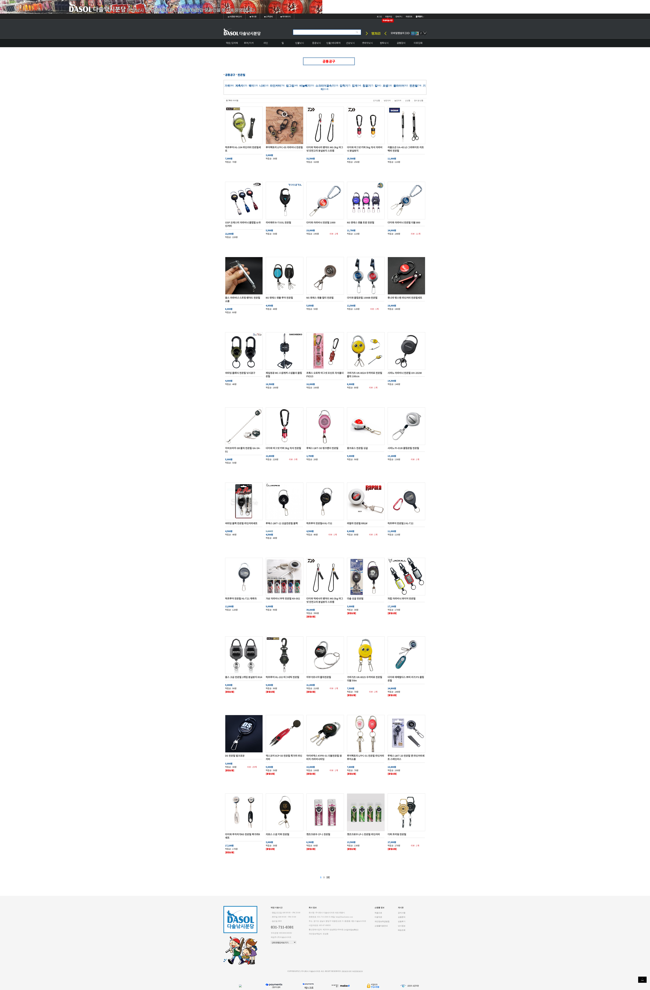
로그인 (379, 16)
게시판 (253, 16)
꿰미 (251, 85)
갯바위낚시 (367, 43)
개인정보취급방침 (382, 921)
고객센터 (269, 16)
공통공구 (230, 75)
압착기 (344, 85)
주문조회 (409, 16)
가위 (227, 85)
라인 (266, 43)
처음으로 (378, 913)
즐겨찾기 (419, 16)
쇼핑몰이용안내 (381, 926)
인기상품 (376, 100)
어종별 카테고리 (235, 16)
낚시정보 (401, 926)
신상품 (407, 100)
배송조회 (401, 930)
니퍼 (262, 85)
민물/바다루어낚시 (333, 44)
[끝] (328, 877)
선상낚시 (350, 43)
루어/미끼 (249, 43)
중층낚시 (316, 43)
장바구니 (398, 16)
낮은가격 (387, 100)
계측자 (239, 85)
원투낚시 (384, 43)
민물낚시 (299, 43)
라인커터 (275, 85)
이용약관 (378, 917)
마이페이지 (286, 16)
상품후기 (401, 921)
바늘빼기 (304, 85)
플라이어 (398, 85)
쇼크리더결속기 (325, 85)
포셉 (385, 85)
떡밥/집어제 (232, 43)
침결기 (367, 85)
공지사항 (401, 913)
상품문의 (401, 917)
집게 (354, 85)
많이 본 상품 (418, 100)
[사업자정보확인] (351, 930)
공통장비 (401, 43)
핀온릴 (241, 75)
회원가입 (388, 16)
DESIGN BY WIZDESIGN (352, 971)
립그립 (290, 85)
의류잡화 (418, 43)
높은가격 (397, 100)
